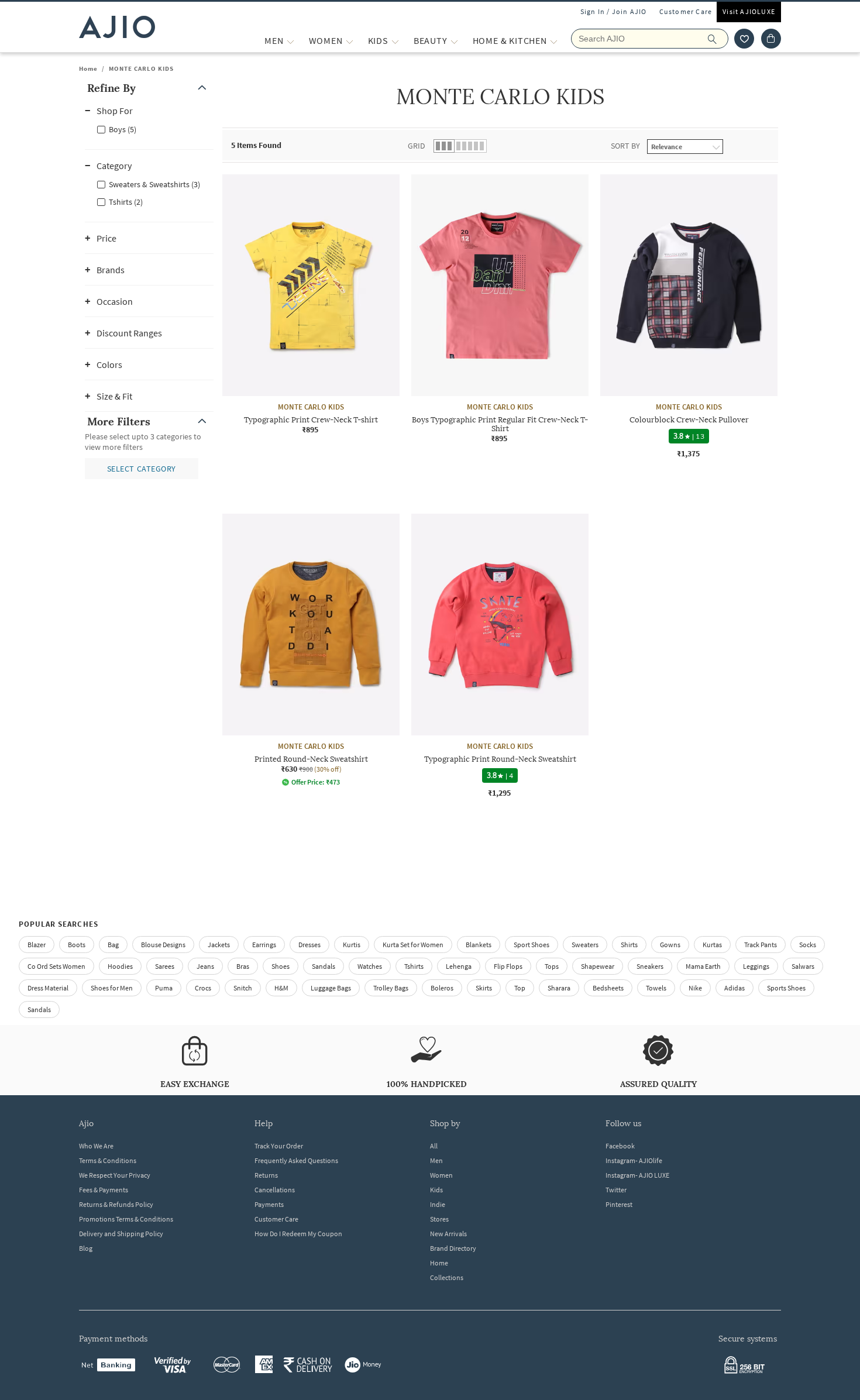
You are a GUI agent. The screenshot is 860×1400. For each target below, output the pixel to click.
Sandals (323, 966)
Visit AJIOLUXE (749, 11)
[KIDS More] (395, 41)
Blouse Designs (163, 944)
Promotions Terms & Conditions (126, 1219)
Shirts (629, 944)
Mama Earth (703, 966)
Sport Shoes (531, 944)
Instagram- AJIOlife (634, 1160)
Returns (266, 1175)
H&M (281, 987)
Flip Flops (508, 966)
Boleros (442, 987)
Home (88, 68)
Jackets (219, 944)
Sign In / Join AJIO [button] (613, 11)
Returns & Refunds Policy (116, 1204)
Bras (242, 966)
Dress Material (47, 987)
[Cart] (771, 39)
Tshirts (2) (126, 202)
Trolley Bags (390, 987)
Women (441, 1175)
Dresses (309, 944)
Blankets (478, 944)
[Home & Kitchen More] (553, 41)
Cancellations (274, 1189)
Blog (85, 1248)
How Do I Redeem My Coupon (298, 1233)
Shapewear (597, 966)
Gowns (670, 944)
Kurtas (712, 944)
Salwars (803, 966)
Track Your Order (278, 1145)
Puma (164, 987)
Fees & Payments (103, 1189)
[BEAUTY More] (454, 41)
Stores (439, 1219)
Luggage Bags (331, 987)
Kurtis (351, 944)
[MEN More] (290, 41)
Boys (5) (122, 129)
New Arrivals (448, 1233)
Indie (437, 1204)
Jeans (205, 966)
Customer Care (686, 11)
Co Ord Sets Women (56, 966)
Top (519, 987)
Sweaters (585, 944)
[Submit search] (718, 39)
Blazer (36, 944)
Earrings (264, 944)
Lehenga (459, 966)
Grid (416, 145)
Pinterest (619, 1204)
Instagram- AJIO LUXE (637, 1175)
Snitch (242, 987)
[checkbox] (149, 128)
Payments (269, 1204)
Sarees (164, 966)
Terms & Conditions (107, 1160)
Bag (113, 944)
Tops (552, 966)
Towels (656, 987)
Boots (76, 944)
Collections (446, 1277)
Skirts (484, 987)
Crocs (203, 987)
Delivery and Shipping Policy (121, 1233)
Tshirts (414, 966)
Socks (807, 944)
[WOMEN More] (349, 41)
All (434, 1145)
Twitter (616, 1189)
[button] (744, 39)
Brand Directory (453, 1248)
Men (436, 1160)
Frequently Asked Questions (296, 1160)
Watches (369, 966)
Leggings (756, 966)
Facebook (620, 1145)
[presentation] (514, 513)
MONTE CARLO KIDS (141, 68)
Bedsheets (608, 987)
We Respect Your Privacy (114, 1175)
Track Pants (760, 944)
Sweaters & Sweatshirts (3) (154, 184)
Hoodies (120, 966)
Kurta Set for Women (413, 944)
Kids (436, 1189)
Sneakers (650, 966)
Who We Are (96, 1145)
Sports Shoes (786, 987)
